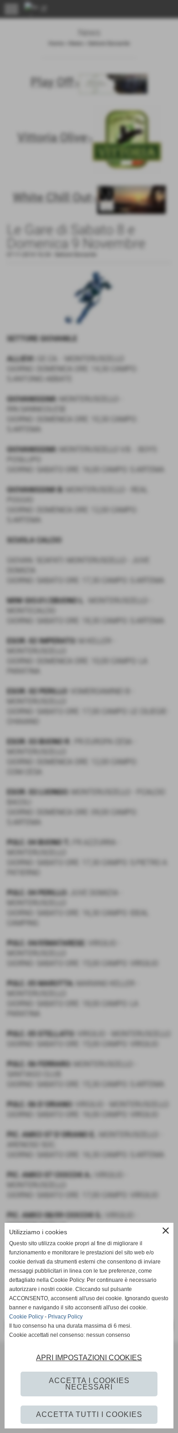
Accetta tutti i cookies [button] (89, 1414)
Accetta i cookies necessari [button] (89, 1384)
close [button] (165, 1230)
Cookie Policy (26, 1316)
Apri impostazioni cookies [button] (89, 1358)
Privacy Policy (65, 1316)
